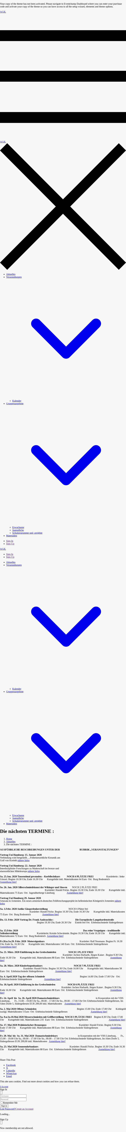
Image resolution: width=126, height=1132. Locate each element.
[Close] (1, 1092)
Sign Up (10, 543)
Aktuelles (10, 274)
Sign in (4, 1106)
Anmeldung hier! (8, 882)
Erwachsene (18, 527)
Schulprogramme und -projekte (27, 533)
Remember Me (10, 1102)
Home (9, 839)
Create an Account (24, 1109)
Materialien (11, 535)
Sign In (9, 541)
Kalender (16, 400)
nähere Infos (24, 860)
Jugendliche (18, 530)
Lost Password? (7, 1109)
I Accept (4, 1086)
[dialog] (63, 1124)
